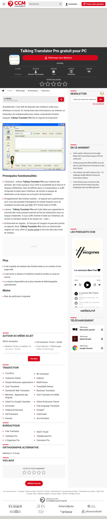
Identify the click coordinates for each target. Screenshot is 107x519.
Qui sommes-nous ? (10, 491)
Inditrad (40, 378)
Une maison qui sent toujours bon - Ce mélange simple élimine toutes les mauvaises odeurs (88, 175)
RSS (35, 494)
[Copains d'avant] (15, 511)
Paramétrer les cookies (87, 491)
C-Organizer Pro (12, 440)
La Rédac (8, 98)
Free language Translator (48, 406)
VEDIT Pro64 (42, 432)
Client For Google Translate (17, 401)
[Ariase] (66, 511)
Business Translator (46, 390)
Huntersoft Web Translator (17, 390)
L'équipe (21, 491)
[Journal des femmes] (15, 506)
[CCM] (16, 4)
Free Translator (12, 431)
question (95, 4)
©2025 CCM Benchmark (71, 494)
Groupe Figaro (56, 494)
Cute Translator (12, 386)
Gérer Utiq (100, 491)
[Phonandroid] (91, 511)
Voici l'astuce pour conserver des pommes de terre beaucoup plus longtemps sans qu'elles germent (86, 184)
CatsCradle (42, 414)
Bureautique (33, 91)
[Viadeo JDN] (41, 511)
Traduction (45, 91)
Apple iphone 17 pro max (16, 353)
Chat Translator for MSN (48, 395)
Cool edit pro (42, 346)
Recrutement (56, 491)
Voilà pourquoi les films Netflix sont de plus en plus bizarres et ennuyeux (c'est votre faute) (88, 165)
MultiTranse (42, 382)
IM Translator (43, 374)
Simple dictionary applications (19, 382)
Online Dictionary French (48, 401)
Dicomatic (10, 406)
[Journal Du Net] (41, 506)
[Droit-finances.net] (91, 506)
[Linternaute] (66, 506)
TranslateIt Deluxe (45, 386)
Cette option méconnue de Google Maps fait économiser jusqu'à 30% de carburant (88, 156)
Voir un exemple (98, 104)
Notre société (30, 491)
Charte (29, 494)
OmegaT (40, 410)
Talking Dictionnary (14, 410)
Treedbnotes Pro (44, 436)
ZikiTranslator (11, 414)
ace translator (43, 418)
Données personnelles (70, 491)
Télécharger (20, 91)
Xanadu (8, 418)
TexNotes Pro (11, 436)
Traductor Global (13, 378)
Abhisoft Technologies (36, 74)
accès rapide (33, 229)
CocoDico (9, 373)
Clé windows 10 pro (46, 342)
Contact (47, 491)
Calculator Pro (43, 440)
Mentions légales (44, 494)
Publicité (40, 491)
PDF (30, 205)
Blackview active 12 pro (47, 353)
